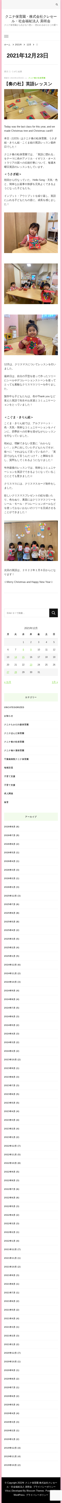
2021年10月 (10, 1267)
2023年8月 (10, 1077)
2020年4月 (10, 1413)
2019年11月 (10, 1456)
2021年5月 (10, 1310)
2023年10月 (10, 1059)
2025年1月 (10, 956)
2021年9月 (10, 1275)
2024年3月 (10, 1042)
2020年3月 (10, 1422)
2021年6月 (10, 1301)
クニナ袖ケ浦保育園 (14, 750)
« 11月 (7, 682)
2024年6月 (10, 1016)
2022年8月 (10, 1180)
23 (31, 664)
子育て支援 (9, 776)
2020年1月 (10, 1439)
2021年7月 (10, 1292)
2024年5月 (10, 1025)
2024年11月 (10, 973)
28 (15, 672)
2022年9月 (10, 1172)
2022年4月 (10, 1215)
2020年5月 (10, 1404)
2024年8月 (10, 999)
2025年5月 (10, 921)
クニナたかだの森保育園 (16, 724)
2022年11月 (10, 1154)
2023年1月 (10, 1137)
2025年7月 (10, 904)
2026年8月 (10, 826)
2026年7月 (10, 835)
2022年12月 (10, 1146)
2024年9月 (10, 990)
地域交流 (8, 767)
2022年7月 (10, 1189)
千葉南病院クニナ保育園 (16, 759)
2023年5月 (10, 1103)
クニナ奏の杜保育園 (36, 78)
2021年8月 (10, 1284)
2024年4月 (10, 1034)
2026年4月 (10, 861)
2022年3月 (10, 1223)
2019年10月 (10, 1465)
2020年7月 (10, 1387)
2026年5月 (10, 852)
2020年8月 (10, 1379)
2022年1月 (10, 1241)
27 (8, 672)
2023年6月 (10, 1094)
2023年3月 (10, 1120)
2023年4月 (10, 1111)
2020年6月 (10, 1396)
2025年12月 (10, 896)
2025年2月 (10, 947)
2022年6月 (10, 1197)
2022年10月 (10, 1163)
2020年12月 (10, 1353)
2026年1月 (10, 887)
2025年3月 (10, 939)
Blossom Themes (35, 1490)
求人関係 (8, 793)
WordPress (19, 1495)
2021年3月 (10, 1327)
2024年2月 (10, 1051)
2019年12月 (10, 1448)
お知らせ (8, 716)
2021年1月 (10, 1344)
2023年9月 (10, 1068)
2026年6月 (10, 844)
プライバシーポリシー (37, 1495)
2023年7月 (10, 1085)
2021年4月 (10, 1318)
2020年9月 (10, 1370)
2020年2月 (10, 1430)
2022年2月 (10, 1232)
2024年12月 (10, 965)
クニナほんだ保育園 (14, 733)
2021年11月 (10, 1258)
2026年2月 (10, 878)
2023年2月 (10, 1129)
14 (15, 657)
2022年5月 (10, 1206)
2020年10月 (10, 1361)
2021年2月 (10, 1336)
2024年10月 (10, 982)
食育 (6, 802)
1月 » (55, 682)
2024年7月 (10, 1008)
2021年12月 (10, 1249)
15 (23, 657)
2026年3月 (10, 870)
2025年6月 (10, 913)
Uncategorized (14, 707)
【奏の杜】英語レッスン (28, 83)
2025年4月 (10, 930)
